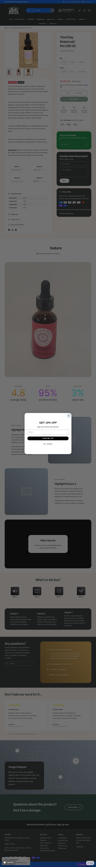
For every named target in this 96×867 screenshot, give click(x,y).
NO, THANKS (48, 444)
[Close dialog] (68, 415)
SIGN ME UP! (48, 438)
